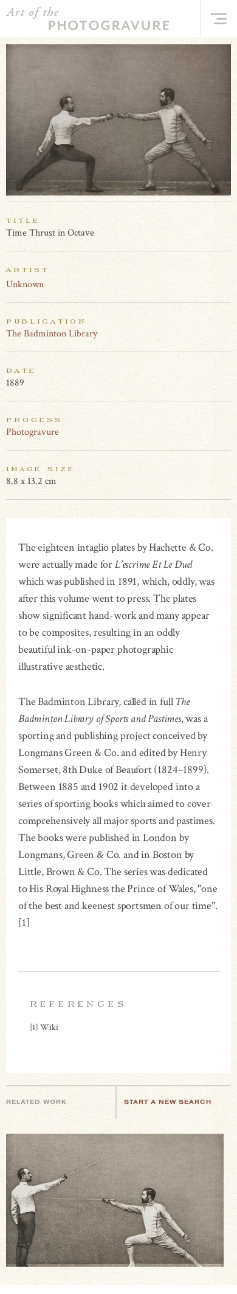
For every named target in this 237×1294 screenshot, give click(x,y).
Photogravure (32, 432)
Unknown (25, 284)
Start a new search (167, 1102)
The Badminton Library (51, 333)
